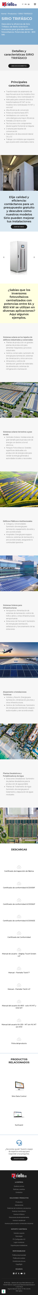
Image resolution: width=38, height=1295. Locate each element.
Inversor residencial (19, 1220)
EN (26, 4)
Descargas (19, 1236)
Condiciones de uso (19, 1261)
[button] (4, 257)
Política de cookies (19, 1258)
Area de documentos (19, 66)
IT (22, 4)
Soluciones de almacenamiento (19, 1217)
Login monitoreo (19, 1242)
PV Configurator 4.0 (19, 1239)
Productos (12, 14)
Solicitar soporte (19, 1233)
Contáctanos (19, 226)
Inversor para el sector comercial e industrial (19, 1223)
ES (28, 4)
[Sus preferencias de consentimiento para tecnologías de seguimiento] (3, 1291)
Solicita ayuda (19, 1158)
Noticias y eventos (19, 1189)
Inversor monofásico (19, 1211)
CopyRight (19, 1264)
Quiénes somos (19, 1186)
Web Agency (19, 1291)
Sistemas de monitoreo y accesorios (19, 1208)
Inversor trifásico (19, 1214)
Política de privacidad (19, 1255)
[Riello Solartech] (9, 4)
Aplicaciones (19, 1205)
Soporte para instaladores (19, 1245)
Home (4, 14)
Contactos (19, 1192)
